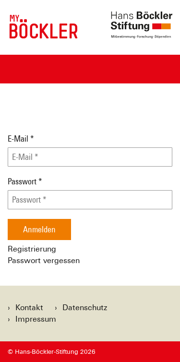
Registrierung (32, 248)
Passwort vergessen (44, 260)
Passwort (25, 181)
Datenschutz (84, 307)
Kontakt (29, 307)
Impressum (35, 319)
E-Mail (21, 138)
